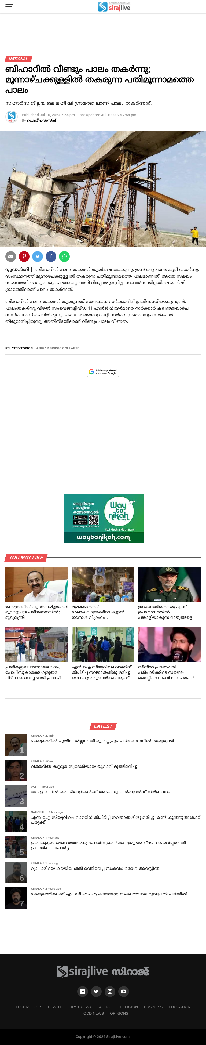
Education (179, 1007)
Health (55, 1007)
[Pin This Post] (24, 257)
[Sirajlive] (103, 977)
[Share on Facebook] (64, 257)
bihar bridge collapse (59, 348)
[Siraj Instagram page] (110, 991)
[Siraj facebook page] (82, 991)
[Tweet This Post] (37, 257)
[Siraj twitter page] (96, 991)
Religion (129, 1007)
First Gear (80, 1007)
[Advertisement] (103, 439)
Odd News (93, 1013)
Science (105, 1007)
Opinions (119, 1013)
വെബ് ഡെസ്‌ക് (41, 120)
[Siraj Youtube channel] (123, 991)
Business (153, 1007)
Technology (29, 1007)
